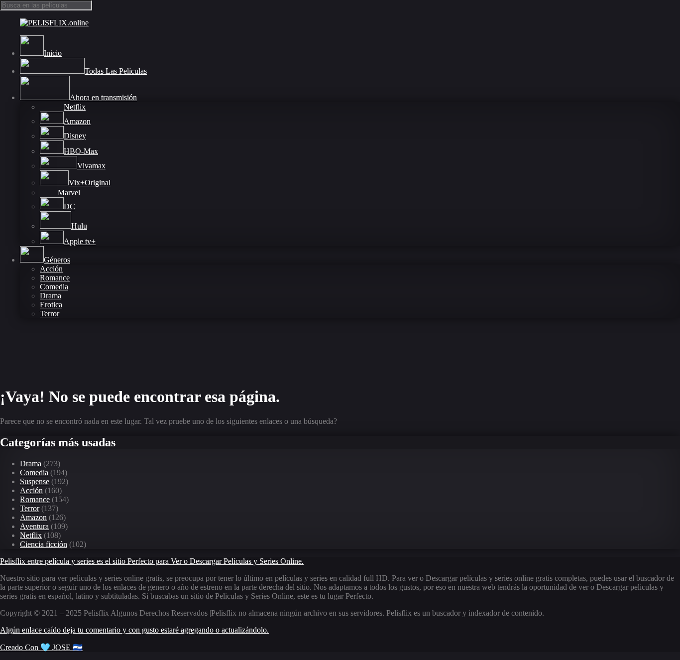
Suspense (34, 481)
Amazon (33, 517)
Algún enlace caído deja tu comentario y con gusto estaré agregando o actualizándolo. (134, 630)
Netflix (31, 535)
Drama (50, 295)
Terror (49, 313)
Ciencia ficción (43, 544)
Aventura (34, 526)
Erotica (51, 304)
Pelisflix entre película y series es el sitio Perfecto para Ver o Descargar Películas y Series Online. (152, 561)
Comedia (54, 286)
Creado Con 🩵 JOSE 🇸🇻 (41, 647)
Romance (55, 277)
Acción (51, 268)
